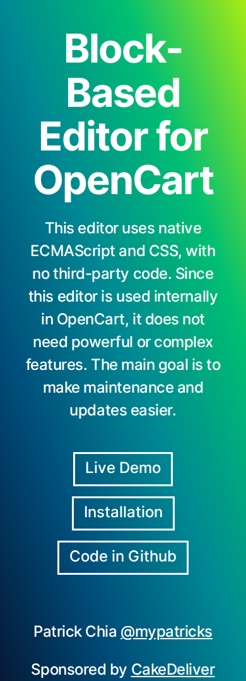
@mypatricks (166, 631)
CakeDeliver (173, 669)
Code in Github (123, 556)
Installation (123, 512)
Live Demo (123, 467)
